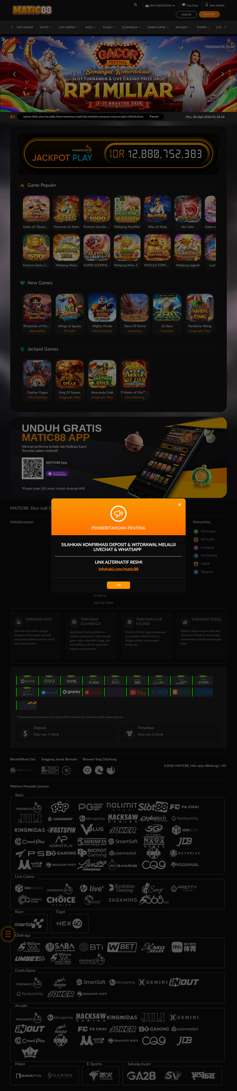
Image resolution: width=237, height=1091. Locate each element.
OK (118, 585)
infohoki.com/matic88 (118, 569)
